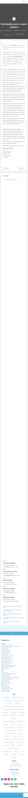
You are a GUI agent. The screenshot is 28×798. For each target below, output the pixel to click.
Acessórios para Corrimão (7, 645)
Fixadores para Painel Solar (7, 660)
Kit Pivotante (6, 736)
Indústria (20, 730)
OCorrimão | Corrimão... (10, 571)
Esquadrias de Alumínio (6, 657)
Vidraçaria (3, 643)
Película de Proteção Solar (7, 683)
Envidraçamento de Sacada (7, 662)
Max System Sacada (8, 742)
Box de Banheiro (4, 649)
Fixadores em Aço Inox (6, 658)
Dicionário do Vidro (15, 770)
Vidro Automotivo (5, 680)
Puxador (7, 745)
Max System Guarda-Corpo (18, 739)
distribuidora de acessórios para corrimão (14, 706)
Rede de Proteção (5, 664)
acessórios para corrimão (18, 697)
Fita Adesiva (5, 724)
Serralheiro (10, 748)
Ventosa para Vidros (5, 690)
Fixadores (13, 724)
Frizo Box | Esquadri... (9, 563)
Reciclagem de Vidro (15, 773)
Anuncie (15, 762)
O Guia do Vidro (15, 763)
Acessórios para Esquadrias (7, 666)
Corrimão (9, 703)
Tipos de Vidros (15, 775)
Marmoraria (6, 739)
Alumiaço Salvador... (9, 588)
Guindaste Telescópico (10, 730)
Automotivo (17, 700)
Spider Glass (3, 684)
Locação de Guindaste (6, 691)
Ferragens (14, 718)
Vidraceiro (6, 754)
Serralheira (20, 745)
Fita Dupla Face (4, 654)
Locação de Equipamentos (7, 679)
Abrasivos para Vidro (5, 687)
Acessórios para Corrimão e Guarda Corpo (10, 646)
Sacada (13, 745)
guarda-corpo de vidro (9, 727)
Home (1, 30)
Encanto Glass (22, 712)
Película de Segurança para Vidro (8, 673)
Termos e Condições (15, 766)
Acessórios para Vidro (6, 647)
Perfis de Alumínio (5, 668)
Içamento (20, 733)
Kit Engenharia (4, 672)
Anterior (6, 168)
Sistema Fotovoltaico (5, 681)
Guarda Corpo (20, 727)
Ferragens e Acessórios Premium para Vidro (14, 721)
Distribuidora (17, 703)
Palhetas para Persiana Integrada (8, 665)
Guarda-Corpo (21, 724)
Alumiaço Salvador (7, 700)
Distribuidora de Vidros (6, 650)
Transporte (16, 751)
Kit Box (2, 669)
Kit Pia (2, 671)
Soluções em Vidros (6, 751)
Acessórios (6, 697)
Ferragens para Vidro (5, 653)
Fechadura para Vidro (5, 651)
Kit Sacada (14, 736)
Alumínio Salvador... (9, 597)
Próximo (22, 168)
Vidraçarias (13, 757)
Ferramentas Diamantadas (7, 688)
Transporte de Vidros (5, 675)
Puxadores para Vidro (5, 661)
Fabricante (12, 715)
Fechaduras (21, 715)
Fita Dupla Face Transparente (7, 656)
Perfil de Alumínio (20, 742)
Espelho (6, 715)
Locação (22, 736)
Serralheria (17, 748)
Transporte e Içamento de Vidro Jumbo (9, 677)
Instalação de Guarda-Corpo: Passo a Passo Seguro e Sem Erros (13, 610)
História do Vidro (15, 772)
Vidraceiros (13, 754)
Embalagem (5, 712)
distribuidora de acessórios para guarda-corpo (14, 709)
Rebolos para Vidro (5, 686)
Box (23, 700)
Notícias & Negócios (8, 30)
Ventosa (23, 751)
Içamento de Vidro (5, 676)
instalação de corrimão (10, 733)
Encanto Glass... (8, 580)
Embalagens (13, 712)
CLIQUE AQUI (5, 145)
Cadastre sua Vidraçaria (15, 765)
